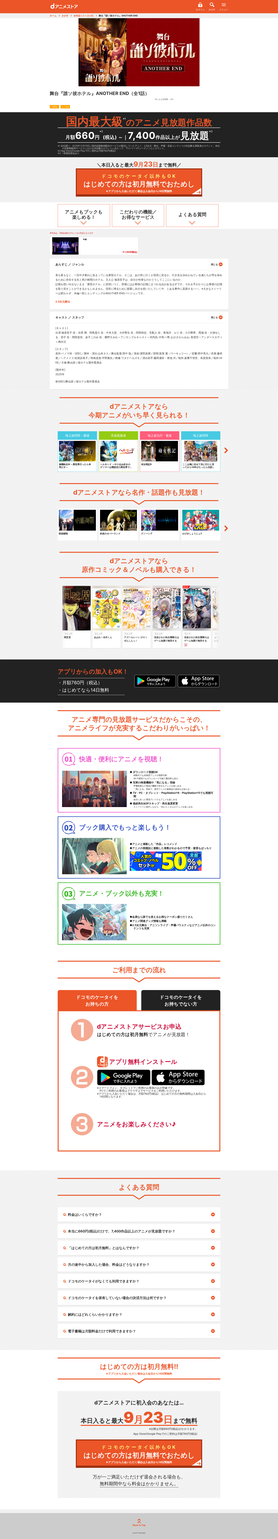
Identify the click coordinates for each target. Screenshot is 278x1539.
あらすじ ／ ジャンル (69, 264)
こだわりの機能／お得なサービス (138, 214)
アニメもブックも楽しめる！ (84, 214)
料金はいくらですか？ (85, 1215)
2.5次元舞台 (62, 301)
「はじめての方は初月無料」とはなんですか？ (103, 1248)
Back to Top (139, 1525)
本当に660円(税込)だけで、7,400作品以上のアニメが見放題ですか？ (121, 1231)
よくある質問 (192, 214)
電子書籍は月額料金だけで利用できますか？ (102, 1331)
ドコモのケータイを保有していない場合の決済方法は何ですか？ (117, 1298)
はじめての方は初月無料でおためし (139, 183)
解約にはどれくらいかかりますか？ (95, 1314)
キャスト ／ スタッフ (69, 317)
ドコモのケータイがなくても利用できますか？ (103, 1281)
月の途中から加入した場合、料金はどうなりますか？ (109, 1265)
